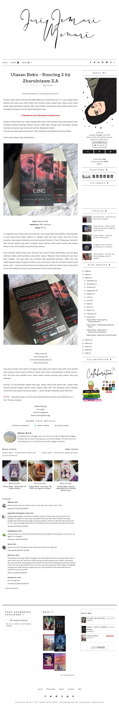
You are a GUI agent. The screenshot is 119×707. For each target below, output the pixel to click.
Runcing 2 (40, 409)
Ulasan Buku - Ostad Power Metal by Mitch (100, 326)
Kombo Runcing (41, 406)
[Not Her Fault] (48, 661)
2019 (87, 353)
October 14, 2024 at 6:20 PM (18, 584)
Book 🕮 (26, 62)
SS (7, 624)
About (61, 689)
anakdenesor (13, 531)
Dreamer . (90, 638)
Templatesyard (48, 702)
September (91, 291)
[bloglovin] (107, 62)
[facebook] (90, 62)
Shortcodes (50, 689)
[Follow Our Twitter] (99, 151)
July (88, 297)
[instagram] (111, 62)
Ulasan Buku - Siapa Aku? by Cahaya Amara (14, 488)
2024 (87, 278)
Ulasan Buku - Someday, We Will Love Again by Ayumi (40, 488)
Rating (86, 613)
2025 (87, 275)
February (90, 314)
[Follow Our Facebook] (88, 151)
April (89, 307)
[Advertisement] (99, 418)
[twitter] (94, 62)
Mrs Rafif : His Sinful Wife (95, 618)
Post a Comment (11, 588)
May (88, 304)
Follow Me (100, 145)
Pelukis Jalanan (92, 636)
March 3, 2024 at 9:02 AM (17, 573)
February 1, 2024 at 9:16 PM (17, 539)
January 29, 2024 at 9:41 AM (18, 526)
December (91, 281)
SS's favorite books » (68, 675)
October (90, 287)
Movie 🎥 (15, 62)
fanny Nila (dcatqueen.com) (18, 513)
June (89, 300)
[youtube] (67, 696)
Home (5, 62)
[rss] (73, 696)
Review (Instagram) (40, 412)
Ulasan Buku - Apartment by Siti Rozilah (101, 335)
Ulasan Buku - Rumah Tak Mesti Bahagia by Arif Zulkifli (103, 256)
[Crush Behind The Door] (60, 643)
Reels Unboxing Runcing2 (40, 415)
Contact (71, 689)
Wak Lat (11, 502)
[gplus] (98, 62)
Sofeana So (91, 631)
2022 (87, 343)
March (89, 310)
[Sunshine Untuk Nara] (60, 662)
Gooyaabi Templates (91, 702)
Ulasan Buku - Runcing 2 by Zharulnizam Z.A (96, 321)
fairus (10, 544)
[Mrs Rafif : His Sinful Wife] (48, 623)
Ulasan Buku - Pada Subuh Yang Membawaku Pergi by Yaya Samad (104, 228)
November (91, 284)
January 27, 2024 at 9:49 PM (18, 508)
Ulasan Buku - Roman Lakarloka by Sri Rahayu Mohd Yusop (66, 489)
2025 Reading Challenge (19, 620)
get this (99, 164)
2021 (87, 347)
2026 (87, 271)
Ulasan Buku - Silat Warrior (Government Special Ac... (96, 331)
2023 (87, 340)
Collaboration (34, 85)
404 (79, 689)
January (90, 317)
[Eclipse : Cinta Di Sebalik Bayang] (59, 625)
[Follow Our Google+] (110, 151)
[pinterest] (102, 62)
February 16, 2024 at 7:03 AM (18, 550)
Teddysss (90, 620)
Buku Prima (36, 100)
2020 (87, 350)
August (90, 294)
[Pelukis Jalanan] (48, 642)
